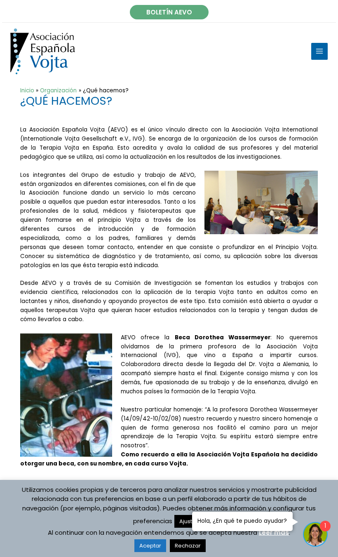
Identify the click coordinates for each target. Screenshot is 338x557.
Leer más (274, 532)
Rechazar (188, 546)
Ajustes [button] (189, 521)
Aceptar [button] (150, 546)
